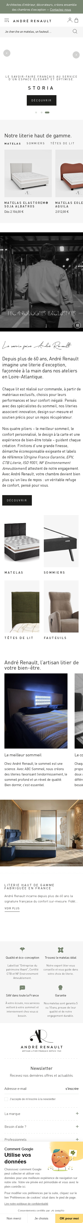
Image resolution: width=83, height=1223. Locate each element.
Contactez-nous (60, 9)
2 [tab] (41, 112)
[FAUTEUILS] (61, 606)
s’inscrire (72, 1088)
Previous (7, 54)
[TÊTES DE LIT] (21, 606)
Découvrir (41, 100)
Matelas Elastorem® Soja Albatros (26, 204)
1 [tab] (36, 112)
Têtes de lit (62, 143)
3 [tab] (47, 112)
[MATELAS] (21, 541)
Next (75, 54)
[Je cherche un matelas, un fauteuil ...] (75, 32)
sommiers (36, 143)
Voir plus (12, 908)
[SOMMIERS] (61, 541)
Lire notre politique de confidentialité (26, 1203)
